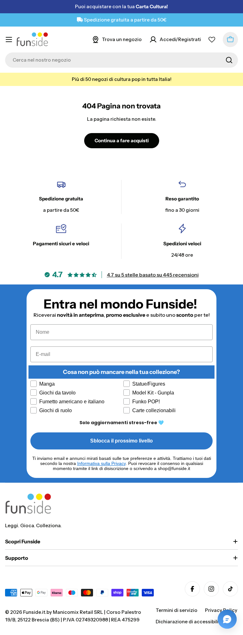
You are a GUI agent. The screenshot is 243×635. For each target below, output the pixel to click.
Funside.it (34, 612)
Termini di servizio (176, 610)
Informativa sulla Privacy (101, 463)
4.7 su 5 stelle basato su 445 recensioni (153, 275)
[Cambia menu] (9, 39)
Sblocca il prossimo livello (121, 440)
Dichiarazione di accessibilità (189, 622)
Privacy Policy (221, 610)
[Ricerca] (229, 60)
